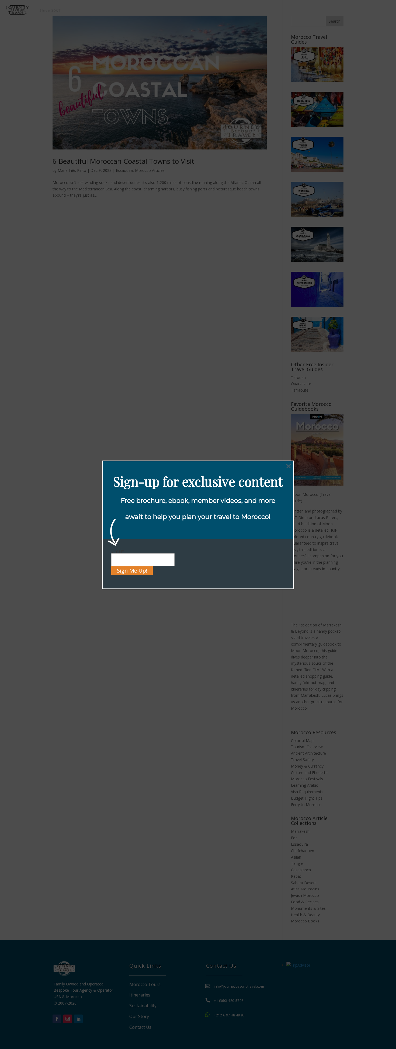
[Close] (288, 466)
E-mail (117, 551)
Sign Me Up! (132, 570)
